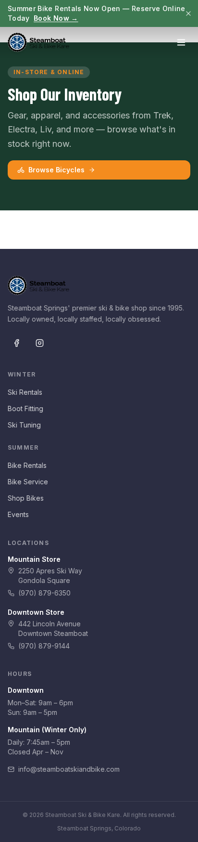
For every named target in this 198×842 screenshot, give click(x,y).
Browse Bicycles (56, 170)
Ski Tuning (24, 425)
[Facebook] (16, 342)
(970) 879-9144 (44, 646)
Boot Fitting (25, 408)
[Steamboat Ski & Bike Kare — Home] (38, 42)
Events (18, 514)
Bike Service (28, 482)
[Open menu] (181, 42)
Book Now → (56, 18)
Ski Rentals (25, 392)
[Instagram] (39, 342)
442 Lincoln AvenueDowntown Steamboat (53, 628)
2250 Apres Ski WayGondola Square (50, 575)
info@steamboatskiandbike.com (69, 769)
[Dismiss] (188, 13)
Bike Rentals (27, 465)
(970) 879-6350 (44, 593)
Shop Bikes (26, 498)
